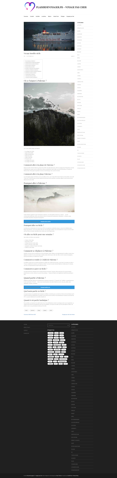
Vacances (26, 16)
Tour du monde (80, 153)
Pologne (62, 16)
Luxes (78, 129)
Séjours (49, 16)
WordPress (70, 475)
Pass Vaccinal (80, 135)
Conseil (79, 75)
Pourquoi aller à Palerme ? (30, 65)
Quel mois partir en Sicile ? (31, 75)
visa (61, 363)
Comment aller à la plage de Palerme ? (32, 62)
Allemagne (79, 34)
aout (62, 333)
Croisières (79, 90)
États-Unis (79, 105)
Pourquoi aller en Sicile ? (30, 66)
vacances (62, 361)
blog (74, 56)
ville (50, 364)
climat (62, 337)
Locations (44, 16)
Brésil (78, 57)
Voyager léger (80, 162)
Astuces (73, 344)
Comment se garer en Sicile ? (30, 72)
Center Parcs (56, 16)
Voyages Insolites (81, 168)
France (78, 111)
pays (51, 357)
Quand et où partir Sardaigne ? (31, 77)
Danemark (79, 93)
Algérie (78, 31)
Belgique (79, 51)
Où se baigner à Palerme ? (30, 60)
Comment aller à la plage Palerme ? (32, 63)
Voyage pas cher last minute (68, 314)
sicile (51, 310)
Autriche (79, 48)
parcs (50, 354)
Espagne (79, 102)
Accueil (25, 324)
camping (50, 335)
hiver (50, 347)
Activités (38, 16)
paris (55, 354)
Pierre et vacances (81, 138)
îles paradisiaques (81, 117)
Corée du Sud (80, 81)
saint (66, 356)
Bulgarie (79, 60)
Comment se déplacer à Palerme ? (31, 69)
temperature (63, 359)
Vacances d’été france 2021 (30, 314)
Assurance (73, 341)
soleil (56, 359)
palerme (32, 310)
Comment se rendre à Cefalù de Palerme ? (33, 71)
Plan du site (26, 333)
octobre (57, 351)
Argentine (79, 37)
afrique (50, 333)
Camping (79, 63)
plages (45, 310)
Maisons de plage (81, 132)
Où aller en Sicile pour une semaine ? (32, 68)
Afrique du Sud (80, 28)
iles (54, 347)
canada (56, 335)
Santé (78, 141)
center (50, 337)
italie (26, 310)
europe (55, 342)
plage (39, 310)
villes (56, 363)
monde (57, 349)
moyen (63, 349)
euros (61, 342)
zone (66, 363)
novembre (51, 351)
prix (61, 356)
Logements (79, 126)
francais (50, 344)
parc (63, 352)
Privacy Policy (27, 327)
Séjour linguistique (81, 144)
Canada (79, 66)
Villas (78, 159)
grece (64, 344)
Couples (79, 84)
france (57, 345)
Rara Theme (59, 475)
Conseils (32, 16)
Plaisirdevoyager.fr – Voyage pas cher (61, 7)
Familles (79, 108)
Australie (79, 45)
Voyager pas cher (70, 16)
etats (50, 342)
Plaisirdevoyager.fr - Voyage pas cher (34, 475)
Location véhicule (81, 120)
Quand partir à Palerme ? (30, 74)
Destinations (80, 96)
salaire (50, 359)
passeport (61, 354)
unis (55, 361)
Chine (78, 72)
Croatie (79, 87)
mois (50, 349)
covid (50, 340)
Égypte (78, 99)
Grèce (78, 114)
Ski (77, 150)
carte (62, 335)
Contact (26, 330)
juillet (64, 347)
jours (59, 347)
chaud (56, 337)
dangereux (56, 340)
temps (50, 361)
